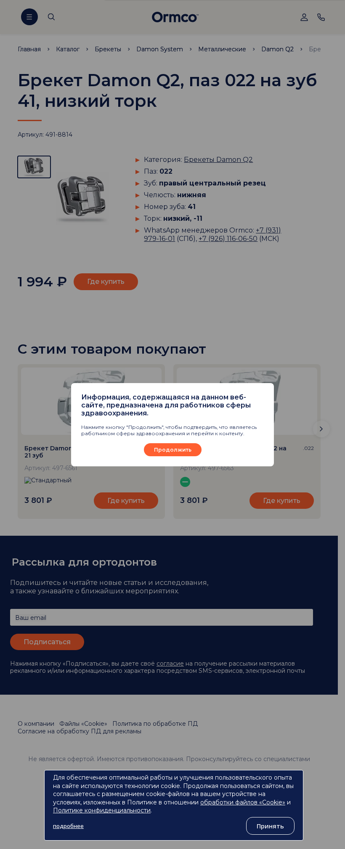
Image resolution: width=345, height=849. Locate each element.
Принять (270, 826)
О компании (36, 723)
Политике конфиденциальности (102, 810)
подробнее (68, 826)
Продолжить (172, 450)
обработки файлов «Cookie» (242, 802)
